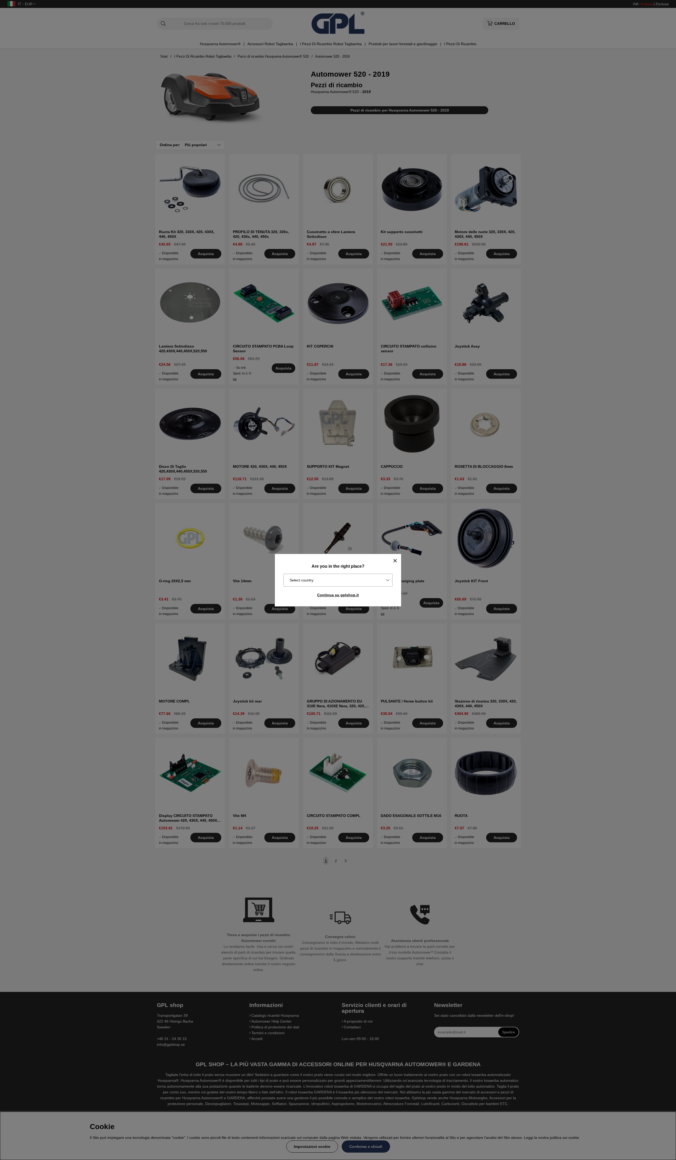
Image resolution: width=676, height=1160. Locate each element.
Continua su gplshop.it (338, 595)
